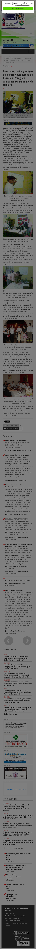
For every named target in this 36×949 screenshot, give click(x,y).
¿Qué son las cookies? (22, 5)
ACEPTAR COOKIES (18, 9)
